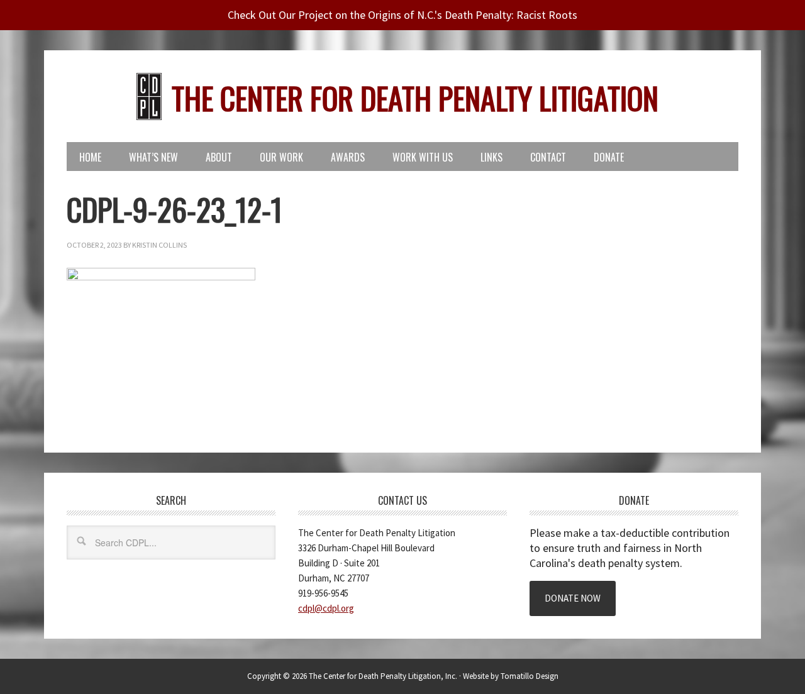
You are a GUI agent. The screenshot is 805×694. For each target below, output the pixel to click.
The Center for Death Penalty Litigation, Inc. (383, 676)
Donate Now (573, 598)
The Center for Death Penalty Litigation (415, 97)
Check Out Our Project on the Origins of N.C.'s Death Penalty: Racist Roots (402, 15)
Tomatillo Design (529, 676)
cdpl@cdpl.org (326, 608)
